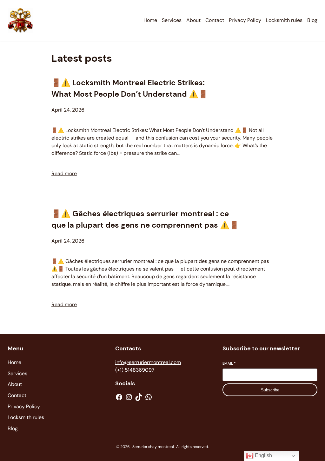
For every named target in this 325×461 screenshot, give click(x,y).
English (263, 455)
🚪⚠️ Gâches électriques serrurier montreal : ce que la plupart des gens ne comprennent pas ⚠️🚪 (145, 219)
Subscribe (270, 390)
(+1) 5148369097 (135, 370)
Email (228, 363)
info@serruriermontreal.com (148, 362)
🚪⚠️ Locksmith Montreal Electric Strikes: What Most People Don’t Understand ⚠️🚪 (129, 88)
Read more (64, 173)
